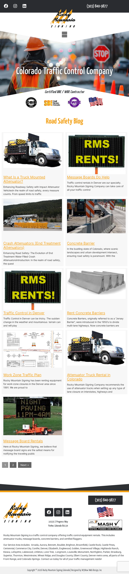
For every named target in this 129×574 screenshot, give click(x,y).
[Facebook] (6, 6)
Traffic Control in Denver (24, 313)
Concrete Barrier (81, 243)
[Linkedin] (24, 6)
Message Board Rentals (23, 441)
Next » (24, 465)
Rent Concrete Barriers (86, 313)
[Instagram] (15, 6)
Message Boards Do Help (88, 177)
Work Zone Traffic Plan (22, 375)
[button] (64, 34)
